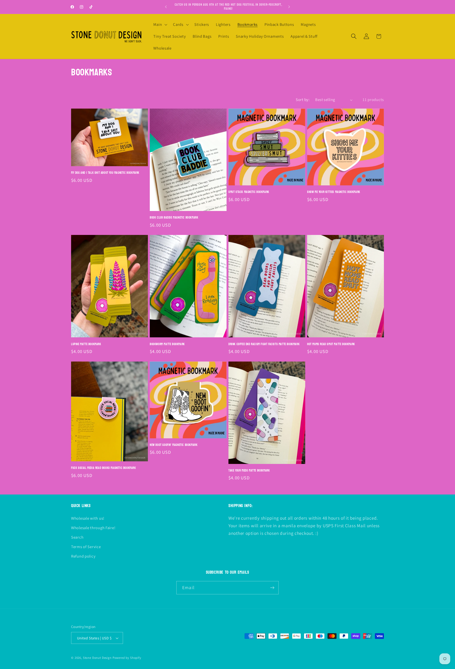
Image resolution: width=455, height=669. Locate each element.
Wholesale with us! (88, 518)
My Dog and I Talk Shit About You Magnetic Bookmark (105, 173)
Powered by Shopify (127, 658)
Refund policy (83, 556)
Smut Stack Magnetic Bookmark (248, 192)
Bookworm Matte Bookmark (167, 344)
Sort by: (302, 99)
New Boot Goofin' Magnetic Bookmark (173, 445)
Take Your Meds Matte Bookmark (249, 471)
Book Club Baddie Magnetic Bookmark (174, 218)
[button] (160, 25)
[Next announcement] (289, 6)
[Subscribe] (272, 587)
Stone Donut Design (97, 658)
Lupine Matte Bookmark (86, 344)
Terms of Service (86, 546)
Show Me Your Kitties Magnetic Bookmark (333, 192)
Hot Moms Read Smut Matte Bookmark (331, 344)
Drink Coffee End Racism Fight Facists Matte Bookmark (264, 344)
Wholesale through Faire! (93, 527)
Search (77, 537)
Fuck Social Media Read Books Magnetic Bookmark (103, 468)
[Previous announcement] (166, 6)
